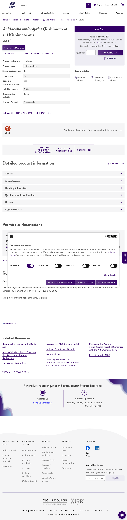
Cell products (28, 455)
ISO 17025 (84, 510)
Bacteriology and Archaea (45, 20)
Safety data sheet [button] (116, 79)
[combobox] (52, 5)
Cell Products (26, 13)
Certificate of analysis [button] (99, 79)
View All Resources (15, 372)
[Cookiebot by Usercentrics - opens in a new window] (106, 236)
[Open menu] (3, 5)
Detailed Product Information (43, 150)
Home (5, 20)
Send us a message (42, 402)
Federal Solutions (84, 13)
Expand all (117, 164)
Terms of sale (48, 460)
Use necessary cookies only (60, 282)
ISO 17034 (100, 510)
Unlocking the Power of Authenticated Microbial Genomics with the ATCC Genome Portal (62, 362)
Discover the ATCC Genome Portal (62, 344)
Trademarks (47, 473)
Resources (103, 13)
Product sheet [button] (81, 79)
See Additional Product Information (26, 113)
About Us (119, 13)
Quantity (80, 52)
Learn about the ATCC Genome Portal (27, 54)
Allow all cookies (106, 282)
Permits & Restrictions (64, 149)
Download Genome (15, 47)
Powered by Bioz (10, 323)
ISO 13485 (69, 510)
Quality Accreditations (33, 510)
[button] (88, 5)
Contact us (67, 468)
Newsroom (67, 455)
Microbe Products (47, 13)
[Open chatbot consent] (122, 515)
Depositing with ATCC (99, 355)
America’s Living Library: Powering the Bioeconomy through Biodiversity (19, 355)
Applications (6, 13)
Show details (110, 275)
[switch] (58, 266)
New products (29, 450)
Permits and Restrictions (14, 363)
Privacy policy (49, 447)
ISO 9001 (54, 510)
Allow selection (85, 282)
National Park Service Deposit (60, 349)
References (84, 150)
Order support (9, 450)
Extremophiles (68, 20)
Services (66, 13)
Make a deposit (29, 481)
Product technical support (7, 458)
